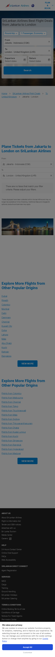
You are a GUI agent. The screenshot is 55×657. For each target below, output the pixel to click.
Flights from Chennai (11, 402)
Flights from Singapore (12, 440)
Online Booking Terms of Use (13, 609)
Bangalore (6, 356)
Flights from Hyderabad (12, 449)
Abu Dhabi (7, 343)
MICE (4, 581)
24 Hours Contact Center (12, 549)
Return (32, 58)
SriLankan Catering (9, 598)
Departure (10, 58)
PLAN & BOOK (49, 5)
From (7, 40)
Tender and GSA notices (11, 524)
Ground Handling (9, 591)
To (6, 49)
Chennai (5, 322)
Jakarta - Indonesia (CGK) (17, 43)
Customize (27, 652)
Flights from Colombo (11, 393)
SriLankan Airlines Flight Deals (26, 93)
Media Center (7, 535)
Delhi (4, 313)
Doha (4, 330)
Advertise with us (8, 528)
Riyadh (5, 300)
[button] (33, 33)
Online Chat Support (10, 553)
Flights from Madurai (11, 453)
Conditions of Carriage (10, 612)
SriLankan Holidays (9, 595)
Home (4, 93)
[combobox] (27, 164)
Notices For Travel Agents (12, 616)
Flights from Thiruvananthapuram (17, 423)
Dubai (4, 296)
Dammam (6, 317)
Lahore (5, 334)
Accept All (27, 647)
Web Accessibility (9, 560)
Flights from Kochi (10, 436)
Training (5, 588)
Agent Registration (9, 570)
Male (4, 339)
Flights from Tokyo (10, 406)
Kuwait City (7, 326)
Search (27, 70)
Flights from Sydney (11, 419)
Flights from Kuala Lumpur (14, 432)
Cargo (4, 584)
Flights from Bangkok (11, 445)
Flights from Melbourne (12, 398)
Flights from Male (9, 415)
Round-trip (10, 33)
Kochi (4, 347)
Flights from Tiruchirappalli (14, 410)
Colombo (6, 304)
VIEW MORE (27, 363)
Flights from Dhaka (10, 428)
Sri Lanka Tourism (9, 531)
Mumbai (5, 309)
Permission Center (9, 619)
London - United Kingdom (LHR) (20, 52)
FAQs (4, 556)
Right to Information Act (11, 521)
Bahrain (5, 352)
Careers (7, 538)
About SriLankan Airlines (12, 517)
